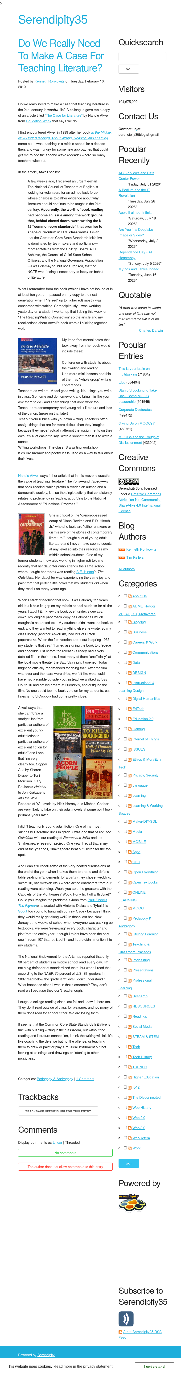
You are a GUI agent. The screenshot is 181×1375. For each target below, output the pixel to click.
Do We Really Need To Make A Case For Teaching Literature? (61, 54)
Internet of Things (145, 738)
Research (140, 995)
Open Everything (145, 871)
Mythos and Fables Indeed (139, 268)
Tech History (142, 1056)
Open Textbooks (145, 882)
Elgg (122, 382)
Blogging (139, 621)
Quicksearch (141, 41)
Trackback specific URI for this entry (58, 1111)
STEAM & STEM (145, 1036)
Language (140, 785)
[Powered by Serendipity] (130, 1195)
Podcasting (141, 959)
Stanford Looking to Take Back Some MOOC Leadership (138, 396)
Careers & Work (144, 642)
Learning (139, 795)
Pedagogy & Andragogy (55, 1078)
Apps (136, 851)
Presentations (143, 969)
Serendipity (46, 1354)
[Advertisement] (150, 1247)
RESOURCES (143, 1005)
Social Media (142, 1026)
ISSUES (138, 749)
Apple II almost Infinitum (137, 212)
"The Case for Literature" (63, 115)
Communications (145, 652)
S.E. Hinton (85, 571)
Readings (139, 1016)
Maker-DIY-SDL (144, 821)
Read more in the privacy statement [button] (82, 1366)
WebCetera (141, 1137)
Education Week (38, 120)
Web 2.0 (138, 1117)
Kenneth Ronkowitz (50, 80)
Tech (136, 1046)
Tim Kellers (135, 557)
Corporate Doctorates (135, 409)
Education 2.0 (142, 718)
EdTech (138, 708)
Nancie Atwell (28, 475)
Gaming (138, 728)
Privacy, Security (145, 774)
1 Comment (85, 1078)
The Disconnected (146, 1097)
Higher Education (145, 1076)
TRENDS (139, 1066)
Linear (57, 1142)
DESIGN (139, 672)
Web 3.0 (138, 1127)
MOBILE (139, 841)
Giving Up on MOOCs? (137, 423)
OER (136, 861)
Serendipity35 (52, 18)
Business (139, 631)
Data (136, 662)
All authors (127, 568)
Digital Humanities (146, 698)
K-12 (136, 1087)
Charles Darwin (151, 330)
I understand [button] (154, 1366)
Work (136, 1147)
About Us (139, 595)
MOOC (138, 907)
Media (137, 831)
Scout (22, 910)
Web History (142, 1107)
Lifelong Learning (145, 933)
